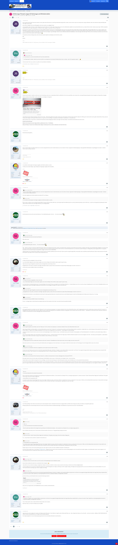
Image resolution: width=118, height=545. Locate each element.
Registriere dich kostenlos (61, 533)
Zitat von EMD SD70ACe (28, 190)
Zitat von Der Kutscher (28, 52)
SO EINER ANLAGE (42, 449)
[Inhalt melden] (107, 46)
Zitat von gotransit (27, 278)
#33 (107, 307)
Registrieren (103, 1)
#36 (107, 401)
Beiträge (12, 30)
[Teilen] (108, 17)
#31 (107, 258)
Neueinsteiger (40, 228)
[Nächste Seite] (18, 17)
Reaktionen (12, 29)
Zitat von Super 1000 (28, 55)
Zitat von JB (26, 90)
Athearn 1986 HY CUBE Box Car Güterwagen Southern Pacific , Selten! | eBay (31, 109)
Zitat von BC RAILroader (28, 235)
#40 (107, 511)
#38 (107, 456)
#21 (107, 20)
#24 (107, 87)
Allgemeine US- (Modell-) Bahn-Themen (29, 228)
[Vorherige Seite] (10, 17)
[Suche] (107, 1)
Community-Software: (59, 543)
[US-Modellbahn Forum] (59, 6)
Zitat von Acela (27, 198)
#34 (107, 322)
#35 (107, 368)
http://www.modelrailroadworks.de (15, 177)
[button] (92, 1)
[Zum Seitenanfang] (117, 544)
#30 (107, 232)
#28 (107, 187)
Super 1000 (32, 205)
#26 (107, 145)
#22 (107, 50)
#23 (107, 70)
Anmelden (98, 1)
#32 (107, 275)
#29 (107, 211)
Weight (24, 478)
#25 (107, 130)
